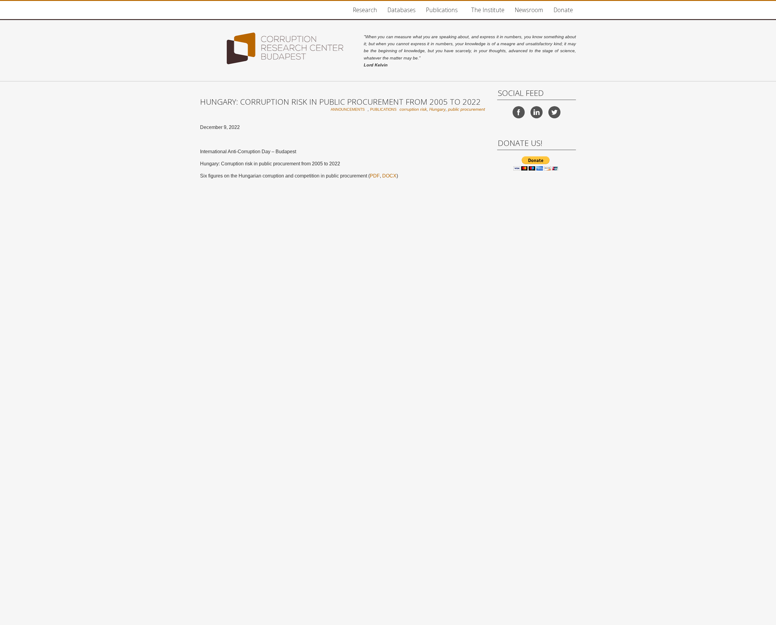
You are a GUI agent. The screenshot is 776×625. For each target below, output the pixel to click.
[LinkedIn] (536, 112)
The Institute (487, 10)
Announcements (348, 109)
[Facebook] (519, 112)
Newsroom (529, 10)
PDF (375, 175)
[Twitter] (554, 112)
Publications (442, 10)
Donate (563, 10)
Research (365, 10)
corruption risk (413, 109)
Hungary (437, 109)
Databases (401, 10)
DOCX (389, 175)
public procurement (466, 109)
